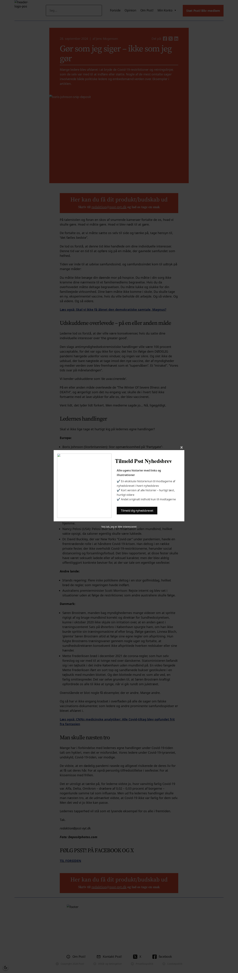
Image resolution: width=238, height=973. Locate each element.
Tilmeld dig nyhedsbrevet (137, 510)
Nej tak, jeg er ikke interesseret (119, 526)
